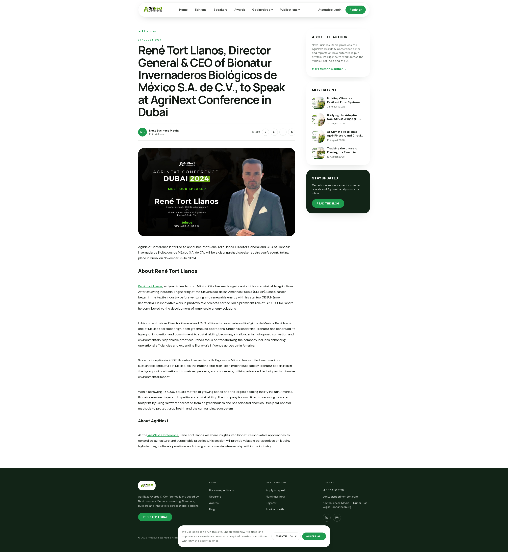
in (274, 132)
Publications (290, 10)
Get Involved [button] (262, 10)
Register (355, 10)
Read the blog (328, 203)
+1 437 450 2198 (333, 490)
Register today (155, 517)
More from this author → (329, 69)
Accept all (314, 536)
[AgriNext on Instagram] (337, 518)
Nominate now (275, 496)
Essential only (286, 536)
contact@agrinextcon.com (340, 496)
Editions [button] (200, 10)
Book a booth (275, 509)
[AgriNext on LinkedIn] (327, 518)
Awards (239, 10)
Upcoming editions (221, 490)
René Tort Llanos (150, 286)
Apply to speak (276, 490)
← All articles (147, 31)
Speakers (220, 10)
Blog (212, 509)
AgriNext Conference (162, 435)
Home (183, 10)
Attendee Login (330, 10)
